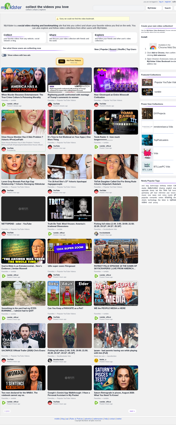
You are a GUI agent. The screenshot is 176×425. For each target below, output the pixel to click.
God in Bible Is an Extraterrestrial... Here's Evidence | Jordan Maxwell (22, 267)
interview (162, 193)
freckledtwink (105, 233)
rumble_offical (12, 104)
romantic (153, 197)
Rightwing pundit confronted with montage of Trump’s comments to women (68, 96)
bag (147, 186)
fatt (157, 190)
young (155, 203)
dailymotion (153, 188)
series (161, 198)
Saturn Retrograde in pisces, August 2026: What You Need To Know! (114, 394)
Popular (104, 49)
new (149, 195)
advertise (88, 419)
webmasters (98, 419)
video (144, 202)
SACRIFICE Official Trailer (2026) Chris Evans (23, 350)
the (159, 200)
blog (62, 419)
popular (145, 197)
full (170, 190)
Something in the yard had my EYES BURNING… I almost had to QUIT (19, 309)
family (152, 190)
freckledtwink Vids (110, 229)
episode (145, 190)
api (67, 419)
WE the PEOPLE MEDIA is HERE (110, 308)
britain (169, 186)
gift (151, 193)
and (143, 186)
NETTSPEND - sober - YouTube (16, 224)
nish (159, 195)
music (144, 195)
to (167, 200)
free (165, 190)
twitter (119, 419)
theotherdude (58, 360)
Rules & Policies (76, 419)
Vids (156, 153)
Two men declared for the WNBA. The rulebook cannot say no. (20, 394)
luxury (173, 193)
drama (162, 188)
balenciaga (154, 186)
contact (112, 419)
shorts (144, 200)
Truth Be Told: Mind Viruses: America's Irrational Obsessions (66, 225)
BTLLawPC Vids (162, 167)
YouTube (56, 104)
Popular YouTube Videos (66, 100)
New (96, 49)
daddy (144, 188)
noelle (170, 195)
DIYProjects (159, 113)
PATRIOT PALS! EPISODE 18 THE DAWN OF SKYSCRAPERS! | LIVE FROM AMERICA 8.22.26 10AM (115, 268)
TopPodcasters (161, 140)
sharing (168, 197)
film (160, 190)
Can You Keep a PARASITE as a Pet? (65, 308)
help (106, 419)
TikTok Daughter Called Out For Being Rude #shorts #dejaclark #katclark (115, 182)
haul (155, 193)
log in (161, 2)
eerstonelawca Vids (163, 127)
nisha (164, 195)
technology (152, 200)
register (168, 2)
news (154, 195)
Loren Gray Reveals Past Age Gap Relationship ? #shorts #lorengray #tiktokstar (23, 182)
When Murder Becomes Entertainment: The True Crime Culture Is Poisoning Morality (22, 96)
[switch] (16, 55)
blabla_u (103, 360)
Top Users (131, 49)
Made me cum (99, 356)
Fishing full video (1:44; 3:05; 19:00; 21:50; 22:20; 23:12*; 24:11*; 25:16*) (114, 225)
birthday (163, 186)
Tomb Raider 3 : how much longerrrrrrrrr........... (107, 138)
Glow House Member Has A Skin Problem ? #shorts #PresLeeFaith (22, 138)
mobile (57, 419)
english (169, 188)
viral (150, 202)
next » (132, 411)
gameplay (145, 193)
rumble (13, 100)
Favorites (5, 100)
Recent (113, 49)
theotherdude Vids (64, 356)
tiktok (164, 200)
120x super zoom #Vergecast (61, 266)
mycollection (111, 356)
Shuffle (121, 49)
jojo (168, 193)
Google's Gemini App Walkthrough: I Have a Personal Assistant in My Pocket (69, 394)
